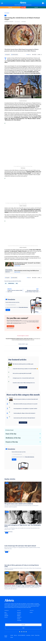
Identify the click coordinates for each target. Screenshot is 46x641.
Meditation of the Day (13, 438)
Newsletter (19, 612)
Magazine (18, 615)
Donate (22, 7)
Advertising (19, 620)
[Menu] (7, 3)
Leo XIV (7, 572)
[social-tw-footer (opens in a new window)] (24, 631)
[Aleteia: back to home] (23, 2)
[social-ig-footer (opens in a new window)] (26, 631)
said (38, 173)
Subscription (19, 617)
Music (7, 532)
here (27, 259)
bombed (24, 66)
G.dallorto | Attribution (23, 205)
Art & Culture (6, 12)
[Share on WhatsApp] (41, 54)
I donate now (10, 326)
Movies (7, 511)
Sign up (8, 309)
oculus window (12, 216)
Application (19, 614)
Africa (7, 552)
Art (5, 283)
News (5, 612)
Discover (6, 617)
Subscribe (10, 7)
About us (15, 635)
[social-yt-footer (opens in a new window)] (19, 631)
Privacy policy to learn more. (23, 307)
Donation (18, 618)
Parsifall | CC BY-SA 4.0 (23, 100)
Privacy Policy (37, 635)
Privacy (11, 637)
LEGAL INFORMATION (21, 635)
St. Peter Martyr (37, 115)
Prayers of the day (12, 442)
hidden (13, 71)
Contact (32, 635)
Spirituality (6, 615)
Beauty (7, 483)
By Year (31, 612)
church (18, 70)
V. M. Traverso (17, 21)
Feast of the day (11, 434)
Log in (27, 344)
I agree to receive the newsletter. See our (17, 307)
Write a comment (23, 348)
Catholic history (11, 283)
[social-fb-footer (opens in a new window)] (21, 631)
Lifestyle (5, 614)
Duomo (11, 70)
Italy (17, 283)
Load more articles (23, 387)
